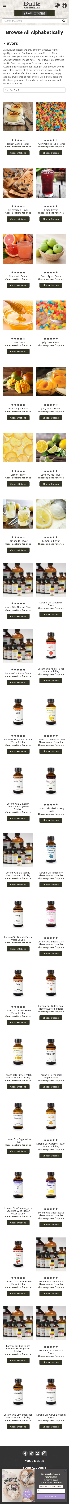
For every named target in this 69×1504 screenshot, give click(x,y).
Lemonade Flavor (18, 540)
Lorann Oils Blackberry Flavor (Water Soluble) (18, 874)
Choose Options (18, 152)
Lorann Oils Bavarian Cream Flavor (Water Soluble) (18, 806)
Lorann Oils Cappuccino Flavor (18, 1140)
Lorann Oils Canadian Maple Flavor (50, 1076)
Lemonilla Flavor (51, 540)
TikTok (31, 1453)
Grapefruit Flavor (18, 276)
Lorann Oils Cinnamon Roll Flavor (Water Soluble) (18, 1416)
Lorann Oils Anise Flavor (18, 673)
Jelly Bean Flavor (51, 342)
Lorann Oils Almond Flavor (18, 607)
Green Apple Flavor (51, 276)
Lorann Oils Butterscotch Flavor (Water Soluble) (18, 1076)
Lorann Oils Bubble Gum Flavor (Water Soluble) (51, 943)
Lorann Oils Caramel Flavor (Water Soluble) (51, 1145)
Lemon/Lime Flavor (50, 474)
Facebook (25, 1453)
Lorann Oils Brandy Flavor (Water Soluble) (18, 938)
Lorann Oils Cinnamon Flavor (51, 1352)
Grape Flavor (51, 209)
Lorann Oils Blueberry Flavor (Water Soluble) (51, 874)
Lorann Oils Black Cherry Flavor (51, 810)
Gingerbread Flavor (18, 209)
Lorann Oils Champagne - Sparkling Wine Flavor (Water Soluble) (18, 1211)
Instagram (44, 1453)
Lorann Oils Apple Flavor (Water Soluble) (51, 670)
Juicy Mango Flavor (18, 408)
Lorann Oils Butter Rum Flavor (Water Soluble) (51, 1007)
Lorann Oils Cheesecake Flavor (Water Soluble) (51, 1214)
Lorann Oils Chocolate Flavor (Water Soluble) (51, 1283)
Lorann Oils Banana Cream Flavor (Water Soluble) (50, 741)
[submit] (63, 21)
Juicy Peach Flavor (51, 408)
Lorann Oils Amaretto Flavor (51, 604)
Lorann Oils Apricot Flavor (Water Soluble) (18, 741)
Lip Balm (11, 63)
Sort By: (9, 90)
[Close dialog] (65, 1471)
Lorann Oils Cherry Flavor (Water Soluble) (18, 1283)
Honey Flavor (18, 342)
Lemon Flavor (18, 474)
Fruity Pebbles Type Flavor (51, 143)
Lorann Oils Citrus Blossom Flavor (51, 1416)
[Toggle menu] (4, 5)
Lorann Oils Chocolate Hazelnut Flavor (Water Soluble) (18, 1348)
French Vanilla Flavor (18, 143)
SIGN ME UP (50, 1497)
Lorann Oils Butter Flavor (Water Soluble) (18, 1012)
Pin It (38, 1453)
